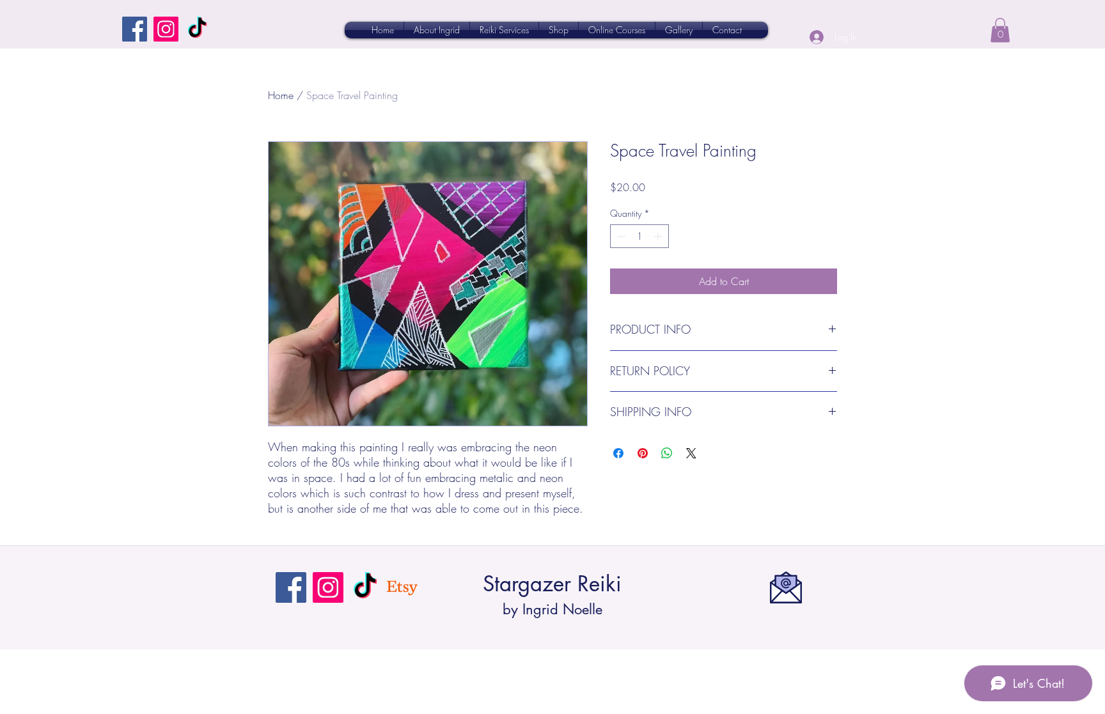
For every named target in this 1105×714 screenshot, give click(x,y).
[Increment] (659, 236)
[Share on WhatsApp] (667, 453)
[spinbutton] (639, 236)
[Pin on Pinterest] (642, 453)
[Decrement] (620, 236)
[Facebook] (134, 29)
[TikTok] (197, 29)
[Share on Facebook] (618, 453)
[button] (1000, 30)
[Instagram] (165, 29)
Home (281, 95)
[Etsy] (402, 587)
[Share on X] (691, 453)
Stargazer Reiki (552, 584)
